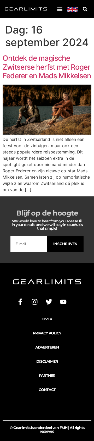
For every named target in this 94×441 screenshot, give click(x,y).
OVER (47, 319)
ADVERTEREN (47, 347)
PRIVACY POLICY (47, 333)
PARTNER (47, 375)
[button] (59, 9)
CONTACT (47, 389)
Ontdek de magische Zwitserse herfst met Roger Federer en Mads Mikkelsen (47, 67)
